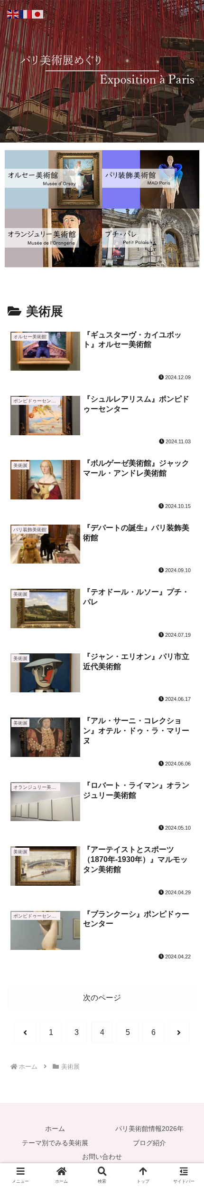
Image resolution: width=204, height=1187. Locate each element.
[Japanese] (38, 14)
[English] (13, 14)
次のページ (102, 998)
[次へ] (179, 1032)
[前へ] (25, 1032)
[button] (184, 1133)
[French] (25, 14)
